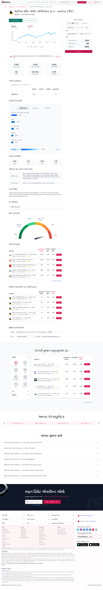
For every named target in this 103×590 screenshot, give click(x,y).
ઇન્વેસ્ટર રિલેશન (5, 530)
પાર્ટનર (55, 2)
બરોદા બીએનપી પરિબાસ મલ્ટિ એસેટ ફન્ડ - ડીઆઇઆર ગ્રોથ (25, 275)
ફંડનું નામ (11, 251)
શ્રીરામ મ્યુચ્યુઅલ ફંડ (22, 6)
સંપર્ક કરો (3, 564)
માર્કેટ (47, 2)
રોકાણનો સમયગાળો (71, 33)
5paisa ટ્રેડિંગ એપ (42, 535)
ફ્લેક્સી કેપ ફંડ (19, 304)
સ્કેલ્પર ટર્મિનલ (42, 529)
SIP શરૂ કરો (78, 51)
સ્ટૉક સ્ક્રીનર (23, 535)
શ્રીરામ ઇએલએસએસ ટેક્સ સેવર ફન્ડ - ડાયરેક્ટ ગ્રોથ (23, 307)
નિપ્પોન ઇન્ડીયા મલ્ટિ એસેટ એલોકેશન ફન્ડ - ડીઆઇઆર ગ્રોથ (22, 260)
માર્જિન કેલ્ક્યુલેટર (39, 423)
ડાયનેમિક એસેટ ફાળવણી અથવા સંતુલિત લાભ (23, 314)
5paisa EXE (41, 537)
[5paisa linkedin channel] (90, 530)
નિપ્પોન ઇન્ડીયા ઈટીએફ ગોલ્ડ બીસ (20, 112)
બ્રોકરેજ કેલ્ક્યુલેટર (16, 423)
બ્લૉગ (3, 540)
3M (31, 46)
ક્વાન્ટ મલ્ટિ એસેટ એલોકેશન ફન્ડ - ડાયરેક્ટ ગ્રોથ (24, 254)
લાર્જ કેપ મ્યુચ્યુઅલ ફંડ (47, 366)
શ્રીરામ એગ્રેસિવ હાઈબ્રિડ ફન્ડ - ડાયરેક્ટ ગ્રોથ (23, 297)
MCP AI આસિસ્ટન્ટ (42, 539)
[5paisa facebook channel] (87, 530)
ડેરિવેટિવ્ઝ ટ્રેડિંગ (24, 530)
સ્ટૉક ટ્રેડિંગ (23, 529)
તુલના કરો (58, 56)
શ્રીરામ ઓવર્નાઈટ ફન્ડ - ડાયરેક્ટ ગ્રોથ (21, 318)
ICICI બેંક (13, 133)
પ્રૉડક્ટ (39, 2)
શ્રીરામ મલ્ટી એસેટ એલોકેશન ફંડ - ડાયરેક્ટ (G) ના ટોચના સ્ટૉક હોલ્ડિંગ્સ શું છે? (23, 470)
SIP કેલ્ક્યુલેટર (84, 423)
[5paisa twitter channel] (84, 530)
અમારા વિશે (4, 529)
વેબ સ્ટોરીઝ (4, 542)
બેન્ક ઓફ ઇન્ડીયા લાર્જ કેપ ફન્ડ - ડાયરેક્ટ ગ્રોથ (48, 393)
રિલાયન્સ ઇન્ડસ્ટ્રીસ (16, 140)
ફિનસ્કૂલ (4, 537)
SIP (72, 23)
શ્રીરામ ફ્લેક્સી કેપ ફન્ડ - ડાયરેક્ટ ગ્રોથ (22, 302)
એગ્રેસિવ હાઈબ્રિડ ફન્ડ (21, 298)
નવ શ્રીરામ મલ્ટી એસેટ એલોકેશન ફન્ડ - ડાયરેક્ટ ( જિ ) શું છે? (19, 448)
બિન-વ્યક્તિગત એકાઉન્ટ (62, 534)
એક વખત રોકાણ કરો (30, 20)
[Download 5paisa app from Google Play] (82, 545)
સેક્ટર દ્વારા (35, 108)
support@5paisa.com (88, 515)
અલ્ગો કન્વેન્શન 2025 (6, 532)
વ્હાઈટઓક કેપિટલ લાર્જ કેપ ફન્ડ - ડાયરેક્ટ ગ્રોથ (48, 379)
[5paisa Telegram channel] (78, 530)
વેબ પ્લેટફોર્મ (41, 530)
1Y (37, 46)
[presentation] (4, 423)
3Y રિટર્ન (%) (53, 250)
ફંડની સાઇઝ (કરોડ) (42, 250)
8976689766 (93, 521)
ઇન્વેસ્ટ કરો (29, 2)
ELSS (17, 309)
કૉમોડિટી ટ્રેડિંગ (23, 532)
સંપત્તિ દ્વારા (47, 108)
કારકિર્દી (3, 534)
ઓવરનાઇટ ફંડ (18, 319)
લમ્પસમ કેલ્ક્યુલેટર (61, 423)
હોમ (5, 6)
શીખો (51, 2)
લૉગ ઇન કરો (90, 2)
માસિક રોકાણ (70, 27)
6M (34, 46)
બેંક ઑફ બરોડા (15, 126)
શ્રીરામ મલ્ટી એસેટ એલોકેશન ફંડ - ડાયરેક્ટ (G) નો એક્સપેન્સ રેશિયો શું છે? (23, 453)
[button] (97, 2)
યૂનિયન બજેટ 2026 (6, 544)
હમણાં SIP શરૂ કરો (81, 2)
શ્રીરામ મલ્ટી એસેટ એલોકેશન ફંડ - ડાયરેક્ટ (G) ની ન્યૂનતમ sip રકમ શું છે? (22, 464)
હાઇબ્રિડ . (18, 14)
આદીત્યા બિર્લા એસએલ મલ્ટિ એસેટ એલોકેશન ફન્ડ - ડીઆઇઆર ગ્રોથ (24, 265)
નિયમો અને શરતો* (36, 504)
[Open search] (60, 2)
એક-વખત (84, 23)
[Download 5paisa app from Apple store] (94, 545)
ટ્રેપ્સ (12, 119)
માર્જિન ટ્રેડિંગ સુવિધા (24, 537)
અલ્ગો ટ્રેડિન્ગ (41, 534)
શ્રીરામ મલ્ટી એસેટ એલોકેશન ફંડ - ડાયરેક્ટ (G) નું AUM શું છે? (19, 459)
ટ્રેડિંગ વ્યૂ (41, 540)
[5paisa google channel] (96, 530)
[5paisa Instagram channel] (81, 530)
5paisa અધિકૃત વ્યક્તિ (61, 532)
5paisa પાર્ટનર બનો (61, 530)
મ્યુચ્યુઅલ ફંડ (12, 6)
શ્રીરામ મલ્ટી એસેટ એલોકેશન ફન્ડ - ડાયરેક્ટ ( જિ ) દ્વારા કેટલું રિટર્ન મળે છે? (23, 442)
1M (28, 46)
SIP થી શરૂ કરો (15, 20)
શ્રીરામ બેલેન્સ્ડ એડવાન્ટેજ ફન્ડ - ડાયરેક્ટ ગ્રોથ (23, 312)
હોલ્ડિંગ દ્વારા (23, 108)
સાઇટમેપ (4, 535)
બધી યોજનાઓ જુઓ (56, 281)
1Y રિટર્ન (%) (48, 250)
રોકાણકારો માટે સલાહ (6, 570)
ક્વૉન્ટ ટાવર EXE (42, 544)
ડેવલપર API (41, 542)
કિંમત (43, 2)
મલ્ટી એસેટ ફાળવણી (27, 14)
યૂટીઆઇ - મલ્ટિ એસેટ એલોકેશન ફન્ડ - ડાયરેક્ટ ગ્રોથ (23, 270)
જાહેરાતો (4, 546)
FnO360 (40, 532)
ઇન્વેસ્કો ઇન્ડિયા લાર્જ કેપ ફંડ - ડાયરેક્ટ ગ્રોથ (47, 371)
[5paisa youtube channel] (93, 530)
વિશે (3, 527)
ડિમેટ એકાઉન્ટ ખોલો (52, 502)
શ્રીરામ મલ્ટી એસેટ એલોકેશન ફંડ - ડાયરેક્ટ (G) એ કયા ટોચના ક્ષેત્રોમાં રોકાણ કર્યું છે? (25, 476)
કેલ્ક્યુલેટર (5, 519)
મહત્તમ (41, 46)
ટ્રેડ (35, 2)
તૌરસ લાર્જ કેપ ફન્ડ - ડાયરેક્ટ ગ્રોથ (45, 386)
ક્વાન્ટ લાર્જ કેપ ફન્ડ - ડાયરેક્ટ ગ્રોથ (45, 364)
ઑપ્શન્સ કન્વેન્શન (5, 539)
